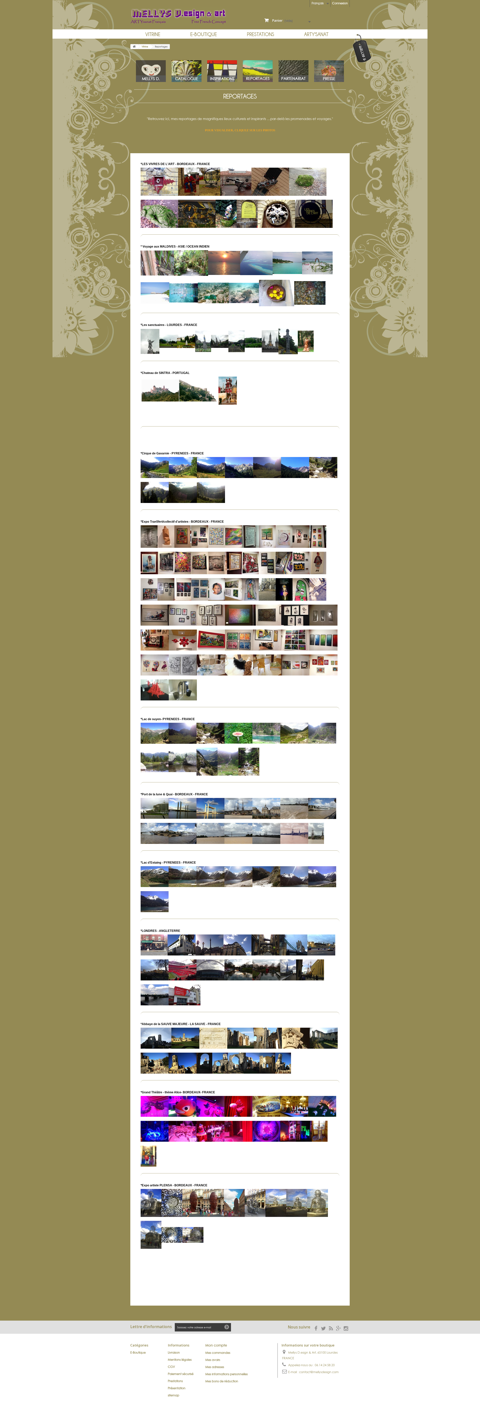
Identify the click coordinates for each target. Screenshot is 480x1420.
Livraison (174, 1352)
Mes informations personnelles (226, 1374)
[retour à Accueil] (134, 46)
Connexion (340, 3)
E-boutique (203, 34)
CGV (171, 1367)
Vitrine (152, 34)
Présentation (176, 1388)
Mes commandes (217, 1353)
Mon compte (216, 1345)
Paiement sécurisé (181, 1374)
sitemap (173, 1395)
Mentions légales (180, 1360)
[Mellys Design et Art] (183, 16)
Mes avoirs (212, 1360)
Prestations (260, 34)
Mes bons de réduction (221, 1381)
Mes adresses (214, 1367)
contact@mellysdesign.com (319, 1372)
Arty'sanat (316, 34)
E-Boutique (138, 1352)
